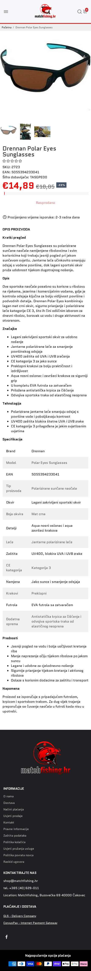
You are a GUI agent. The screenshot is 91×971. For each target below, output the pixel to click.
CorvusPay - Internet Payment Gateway (30, 923)
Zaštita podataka (14, 836)
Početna (6, 27)
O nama (8, 796)
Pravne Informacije (16, 829)
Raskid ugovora (13, 862)
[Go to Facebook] (6, 937)
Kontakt (8, 823)
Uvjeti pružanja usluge (18, 849)
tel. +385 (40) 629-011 (21, 888)
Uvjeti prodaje (13, 816)
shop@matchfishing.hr (20, 881)
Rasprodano (45, 202)
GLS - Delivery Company (19, 916)
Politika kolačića (14, 842)
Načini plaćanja (13, 809)
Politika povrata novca (18, 855)
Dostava (9, 803)
